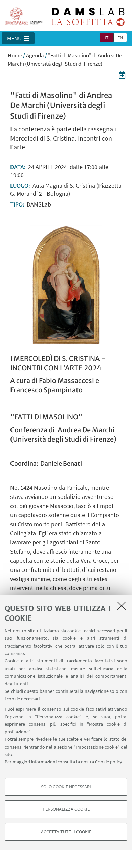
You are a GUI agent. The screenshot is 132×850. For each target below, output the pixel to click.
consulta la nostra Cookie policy (90, 762)
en (120, 37)
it (107, 37)
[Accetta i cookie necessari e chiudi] (121, 605)
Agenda (35, 55)
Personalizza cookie (66, 809)
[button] (18, 38)
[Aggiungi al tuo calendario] (122, 75)
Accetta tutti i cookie (66, 832)
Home (15, 55)
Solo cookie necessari (66, 787)
